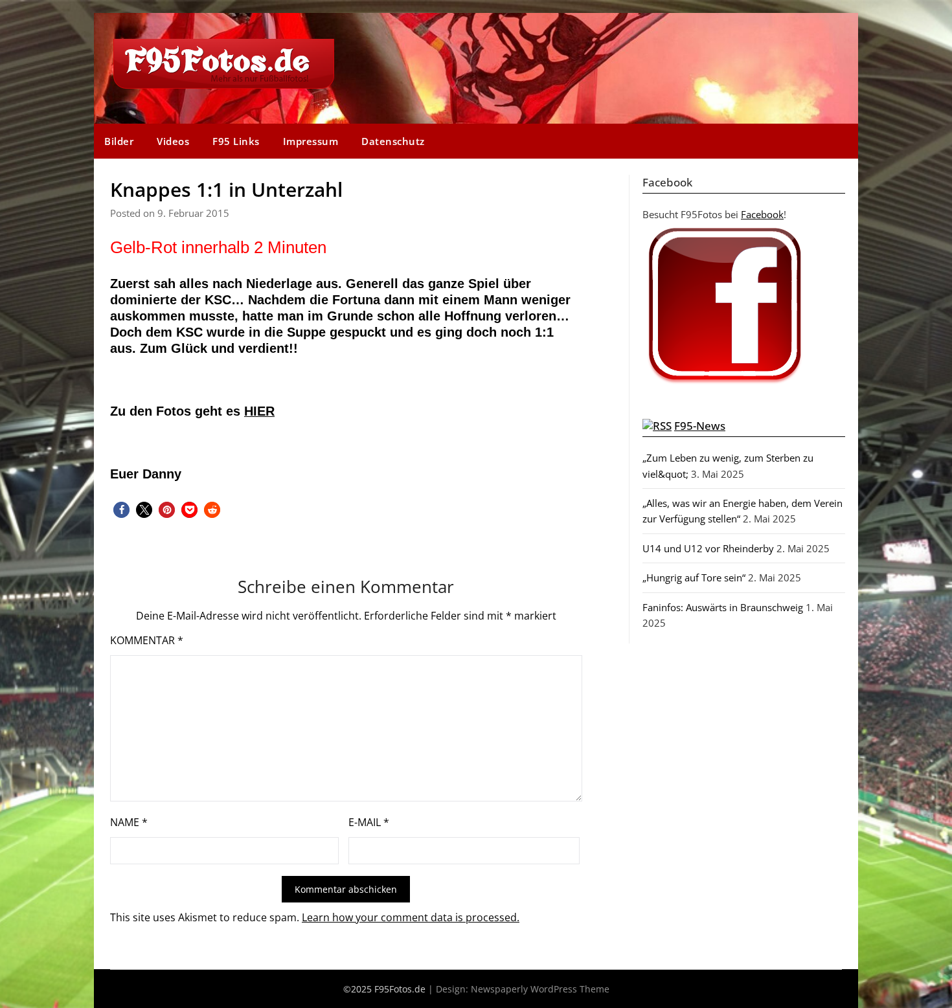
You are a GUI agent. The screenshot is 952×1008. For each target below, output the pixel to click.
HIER (259, 411)
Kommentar (146, 640)
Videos (173, 141)
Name (129, 822)
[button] (121, 510)
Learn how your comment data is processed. (410, 917)
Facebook (762, 214)
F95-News (699, 425)
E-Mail (368, 822)
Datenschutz (393, 141)
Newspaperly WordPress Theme (540, 989)
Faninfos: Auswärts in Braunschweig (722, 607)
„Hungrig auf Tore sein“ (693, 577)
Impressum (311, 141)
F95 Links (236, 141)
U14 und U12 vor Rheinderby (708, 548)
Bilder (118, 141)
